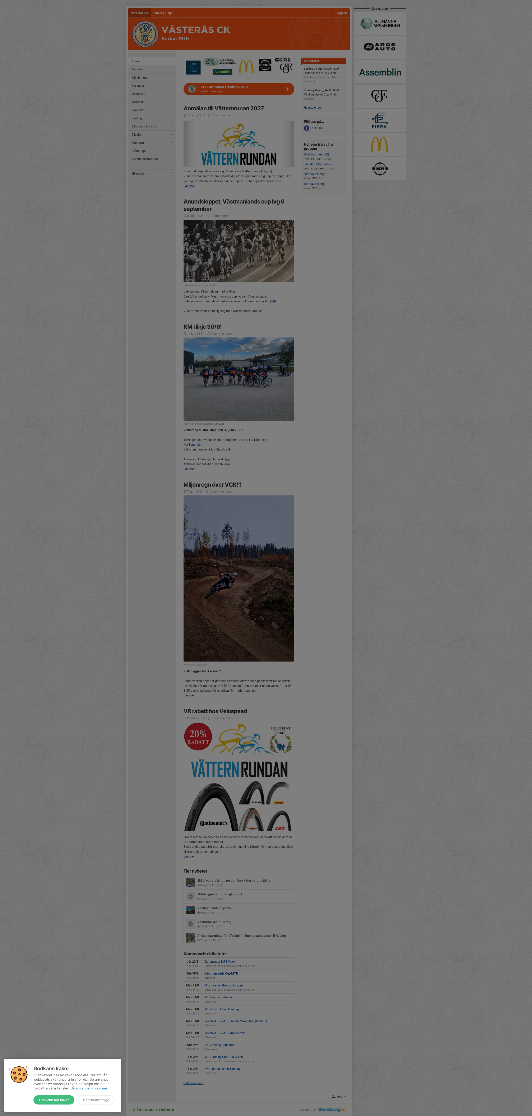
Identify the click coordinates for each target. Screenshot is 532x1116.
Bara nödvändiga (96, 1100)
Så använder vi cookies (88, 1088)
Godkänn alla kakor (54, 1100)
